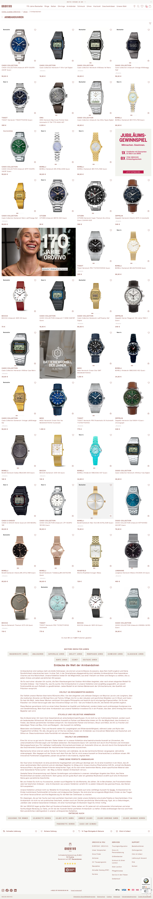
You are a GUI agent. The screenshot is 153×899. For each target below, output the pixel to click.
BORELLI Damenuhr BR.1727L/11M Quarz (130, 120)
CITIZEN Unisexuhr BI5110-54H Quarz (53, 218)
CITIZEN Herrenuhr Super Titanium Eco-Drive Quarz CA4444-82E (93, 219)
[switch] (146, 891)
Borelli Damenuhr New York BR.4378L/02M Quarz (95, 523)
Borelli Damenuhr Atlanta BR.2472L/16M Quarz (19, 573)
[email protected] (76, 890)
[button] (150, 23)
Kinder (112, 790)
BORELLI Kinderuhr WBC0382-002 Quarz (130, 370)
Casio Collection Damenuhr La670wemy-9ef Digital (93, 319)
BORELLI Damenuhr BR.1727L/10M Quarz (92, 169)
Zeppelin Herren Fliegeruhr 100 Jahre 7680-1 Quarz (131, 319)
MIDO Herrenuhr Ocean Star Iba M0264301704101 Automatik (51, 422)
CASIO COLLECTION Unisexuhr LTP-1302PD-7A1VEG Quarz (56, 524)
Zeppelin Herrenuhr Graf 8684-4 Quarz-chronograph (129, 422)
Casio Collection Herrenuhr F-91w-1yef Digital (56, 67)
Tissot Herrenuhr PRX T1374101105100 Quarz (93, 268)
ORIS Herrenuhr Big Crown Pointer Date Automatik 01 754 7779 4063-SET (54, 121)
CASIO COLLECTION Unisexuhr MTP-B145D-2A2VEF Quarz (131, 524)
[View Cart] (150, 6)
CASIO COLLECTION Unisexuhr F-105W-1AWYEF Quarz (57, 319)
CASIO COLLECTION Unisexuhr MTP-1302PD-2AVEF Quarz (18, 69)
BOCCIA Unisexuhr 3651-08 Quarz (90, 625)
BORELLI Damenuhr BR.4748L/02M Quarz (55, 169)
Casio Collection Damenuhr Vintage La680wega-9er (19, 422)
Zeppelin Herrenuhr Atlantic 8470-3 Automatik (132, 218)
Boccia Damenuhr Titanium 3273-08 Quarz (17, 625)
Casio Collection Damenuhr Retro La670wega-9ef (20, 218)
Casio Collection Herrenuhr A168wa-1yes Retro (18, 370)
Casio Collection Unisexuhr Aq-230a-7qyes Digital (95, 120)
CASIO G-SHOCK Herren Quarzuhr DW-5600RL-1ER (19, 524)
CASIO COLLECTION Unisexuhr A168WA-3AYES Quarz (132, 626)
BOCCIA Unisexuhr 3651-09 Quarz (14, 318)
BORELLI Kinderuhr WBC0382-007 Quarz (92, 473)
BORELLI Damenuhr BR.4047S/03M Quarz (130, 268)
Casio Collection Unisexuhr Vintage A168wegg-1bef (132, 69)
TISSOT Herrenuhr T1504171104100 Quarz (17, 120)
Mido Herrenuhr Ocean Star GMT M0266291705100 (89, 372)
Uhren (25, 12)
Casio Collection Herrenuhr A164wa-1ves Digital (132, 473)
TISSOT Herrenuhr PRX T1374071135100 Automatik (54, 626)
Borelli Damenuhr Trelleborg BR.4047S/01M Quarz (55, 574)
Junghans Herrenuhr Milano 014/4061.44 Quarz (132, 573)
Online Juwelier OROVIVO (11, 12)
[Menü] (149, 878)
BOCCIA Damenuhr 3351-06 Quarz (52, 473)
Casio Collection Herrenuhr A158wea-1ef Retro (94, 67)
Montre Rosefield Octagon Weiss (89, 573)
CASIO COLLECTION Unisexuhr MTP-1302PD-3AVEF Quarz (18, 170)
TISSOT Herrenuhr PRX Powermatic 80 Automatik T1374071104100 (95, 422)
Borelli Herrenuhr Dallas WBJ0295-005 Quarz (18, 473)
